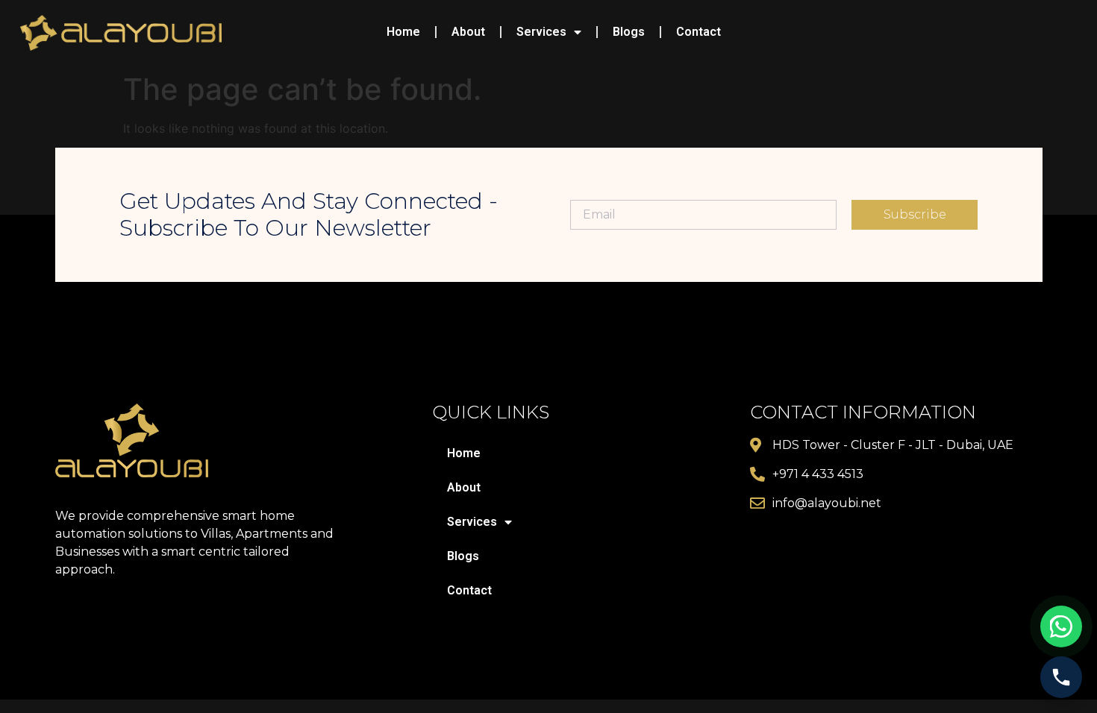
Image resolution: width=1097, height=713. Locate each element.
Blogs (629, 32)
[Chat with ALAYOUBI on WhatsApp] (1061, 626)
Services (541, 32)
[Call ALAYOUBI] (1061, 677)
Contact (698, 32)
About (468, 32)
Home (403, 32)
